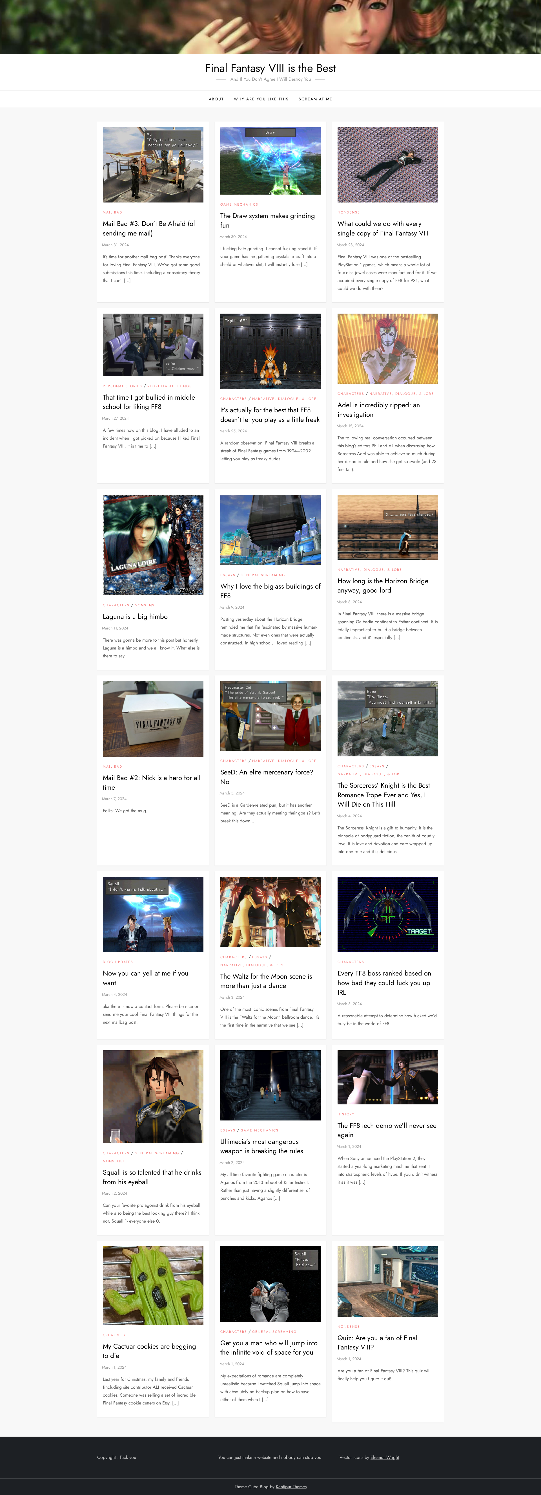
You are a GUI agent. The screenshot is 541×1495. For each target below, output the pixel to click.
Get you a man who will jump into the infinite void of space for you (269, 1347)
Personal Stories (122, 386)
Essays (228, 575)
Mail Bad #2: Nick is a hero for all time (152, 782)
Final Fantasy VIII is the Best (270, 68)
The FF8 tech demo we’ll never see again (387, 1130)
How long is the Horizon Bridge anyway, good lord (383, 585)
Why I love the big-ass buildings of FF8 (270, 591)
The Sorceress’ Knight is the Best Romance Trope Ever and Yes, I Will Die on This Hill (384, 794)
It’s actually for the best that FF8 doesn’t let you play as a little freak (270, 414)
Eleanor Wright (385, 1457)
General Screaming (263, 575)
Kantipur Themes (291, 1486)
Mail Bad (112, 212)
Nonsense (349, 212)
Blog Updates (118, 962)
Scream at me (315, 99)
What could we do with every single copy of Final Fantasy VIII (383, 228)
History (346, 1114)
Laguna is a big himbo (135, 616)
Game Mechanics (239, 204)
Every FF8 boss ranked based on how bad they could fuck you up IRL (384, 982)
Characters (233, 399)
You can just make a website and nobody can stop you (269, 1457)
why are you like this (261, 99)
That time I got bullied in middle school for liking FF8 (149, 402)
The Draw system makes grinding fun (267, 220)
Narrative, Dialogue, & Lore (284, 399)
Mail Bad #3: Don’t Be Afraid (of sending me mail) (149, 228)
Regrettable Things (169, 386)
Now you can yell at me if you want (146, 978)
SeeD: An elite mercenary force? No (266, 777)
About (216, 99)
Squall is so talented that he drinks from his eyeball (152, 1177)
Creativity (114, 1335)
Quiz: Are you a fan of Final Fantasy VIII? (378, 1342)
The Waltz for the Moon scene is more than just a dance (266, 981)
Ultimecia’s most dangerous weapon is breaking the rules (261, 1146)
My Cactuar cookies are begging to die (149, 1351)
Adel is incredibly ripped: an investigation (379, 409)
